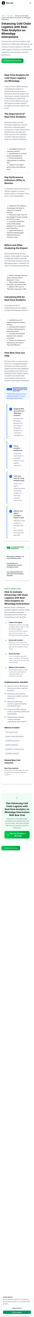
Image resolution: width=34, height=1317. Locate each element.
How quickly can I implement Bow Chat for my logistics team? (14, 565)
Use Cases (10, 16)
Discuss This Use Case (13, 61)
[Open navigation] (30, 3)
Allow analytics (17, 1312)
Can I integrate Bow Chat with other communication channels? (15, 573)
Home (3, 16)
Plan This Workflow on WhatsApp (18, 835)
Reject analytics (17, 1308)
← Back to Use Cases (11, 848)
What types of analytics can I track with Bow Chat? (15, 557)
